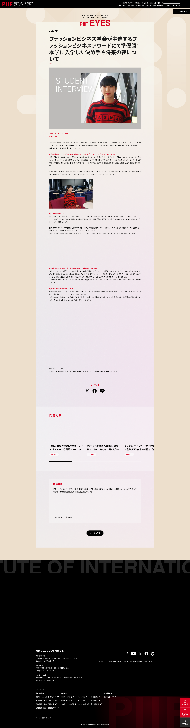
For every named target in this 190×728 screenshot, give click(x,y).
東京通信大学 (109, 697)
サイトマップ (102, 661)
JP (155, 3)
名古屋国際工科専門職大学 (46, 708)
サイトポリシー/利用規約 (133, 661)
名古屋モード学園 (67, 704)
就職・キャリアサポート (143, 6)
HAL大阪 (81, 700)
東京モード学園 (66, 697)
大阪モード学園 (66, 700)
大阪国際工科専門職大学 (45, 704)
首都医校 (94, 697)
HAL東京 (81, 697)
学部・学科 (130, 6)
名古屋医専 (95, 704)
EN (159, 3)
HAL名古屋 (82, 704)
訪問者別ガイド (128, 3)
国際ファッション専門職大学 (46, 697)
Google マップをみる (44, 661)
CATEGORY (183, 11)
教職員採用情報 (115, 661)
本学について (121, 6)
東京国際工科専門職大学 (45, 700)
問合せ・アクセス (147, 3)
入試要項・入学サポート (172, 6)
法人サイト (148, 661)
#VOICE (53, 31)
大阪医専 (94, 700)
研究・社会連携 (158, 6)
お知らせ (137, 3)
